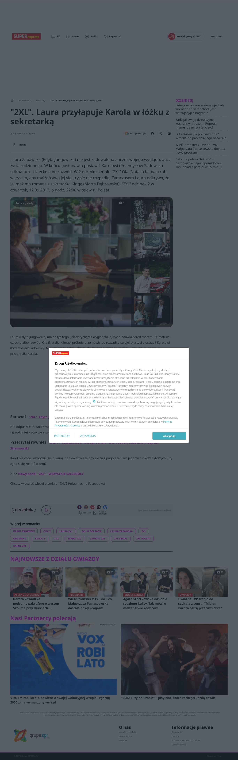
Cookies (75, 425)
